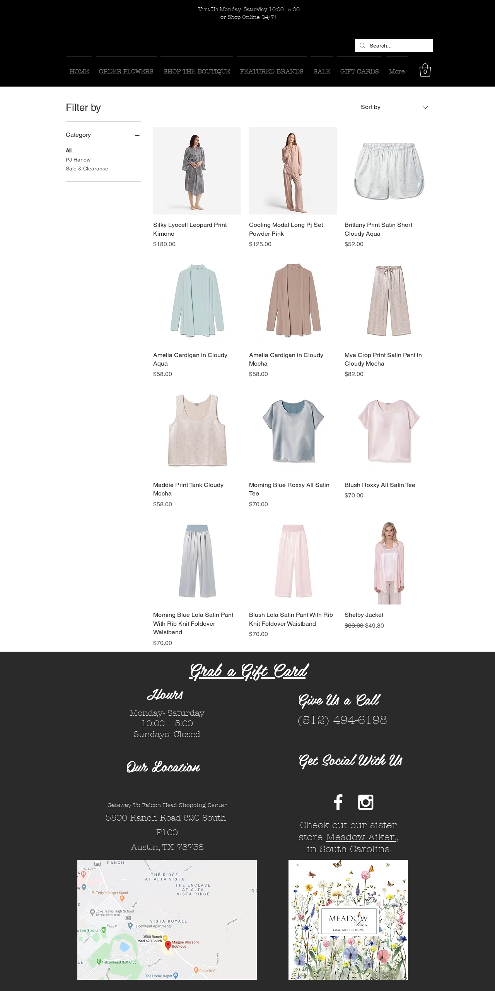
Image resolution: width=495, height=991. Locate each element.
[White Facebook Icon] (338, 802)
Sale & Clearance (87, 168)
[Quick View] (197, 171)
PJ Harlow (78, 160)
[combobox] (394, 107)
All (69, 150)
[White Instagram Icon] (365, 802)
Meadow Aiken (361, 837)
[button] (425, 70)
